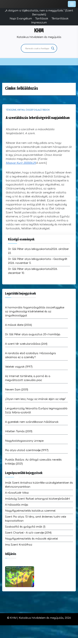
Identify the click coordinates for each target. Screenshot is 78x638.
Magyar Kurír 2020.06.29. (21, 163)
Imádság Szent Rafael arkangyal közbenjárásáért (37, 498)
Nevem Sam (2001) (16, 389)
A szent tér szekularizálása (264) (26, 344)
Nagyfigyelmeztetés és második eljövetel (31, 538)
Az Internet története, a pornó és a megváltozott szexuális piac (27, 378)
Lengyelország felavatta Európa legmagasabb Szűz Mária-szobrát (36, 410)
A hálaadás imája (16, 504)
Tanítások (41, 18)
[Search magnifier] (52, 48)
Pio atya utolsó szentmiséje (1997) (26, 450)
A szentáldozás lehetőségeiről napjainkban (38, 118)
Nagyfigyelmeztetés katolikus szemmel (30, 510)
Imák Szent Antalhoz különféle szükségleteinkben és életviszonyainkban (39, 484)
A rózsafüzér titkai (17, 492)
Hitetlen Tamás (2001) (18, 431)
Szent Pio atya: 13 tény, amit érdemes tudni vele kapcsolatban (35, 518)
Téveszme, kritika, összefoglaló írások (28, 110)
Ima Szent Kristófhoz (18, 544)
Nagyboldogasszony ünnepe (24, 440)
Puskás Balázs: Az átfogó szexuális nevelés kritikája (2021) (33, 461)
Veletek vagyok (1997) (18, 366)
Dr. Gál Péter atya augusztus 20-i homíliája (32, 334)
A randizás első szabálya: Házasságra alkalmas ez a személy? (30, 355)
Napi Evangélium (21, 18)
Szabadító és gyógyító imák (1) (25, 526)
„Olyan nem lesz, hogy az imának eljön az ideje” (35, 399)
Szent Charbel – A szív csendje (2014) (28, 532)
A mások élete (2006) (18, 325)
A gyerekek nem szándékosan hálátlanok (32, 422)
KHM (39, 30)
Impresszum (39, 22)
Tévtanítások (60, 18)
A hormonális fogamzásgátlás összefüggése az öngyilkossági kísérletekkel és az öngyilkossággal (34, 311)
